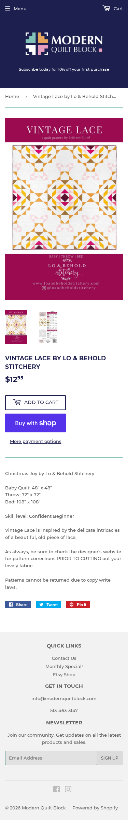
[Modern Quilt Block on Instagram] (68, 790)
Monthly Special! (64, 666)
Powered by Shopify (95, 807)
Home (12, 96)
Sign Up (109, 758)
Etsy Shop (64, 674)
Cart (117, 8)
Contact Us (64, 658)
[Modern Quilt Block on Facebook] (56, 790)
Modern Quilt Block (44, 807)
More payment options (35, 441)
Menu (20, 8)
